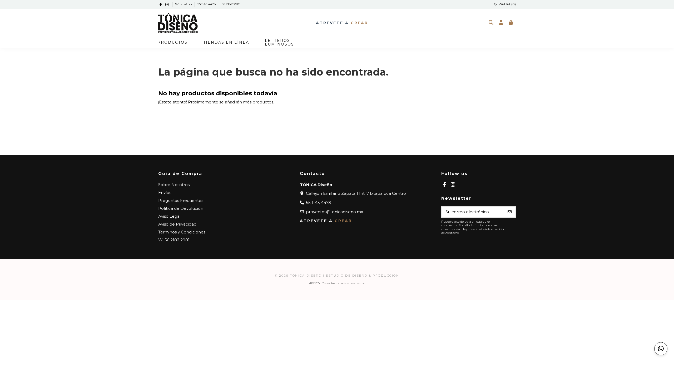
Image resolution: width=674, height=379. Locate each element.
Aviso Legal (169, 216)
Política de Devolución (180, 208)
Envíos (164, 192)
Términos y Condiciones (181, 232)
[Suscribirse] (510, 212)
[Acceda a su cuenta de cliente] (501, 23)
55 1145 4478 (207, 4)
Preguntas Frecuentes (180, 200)
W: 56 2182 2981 (174, 239)
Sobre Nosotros (174, 184)
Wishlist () (507, 4)
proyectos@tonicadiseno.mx (334, 211)
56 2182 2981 (231, 4)
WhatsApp (183, 4)
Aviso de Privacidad (177, 224)
